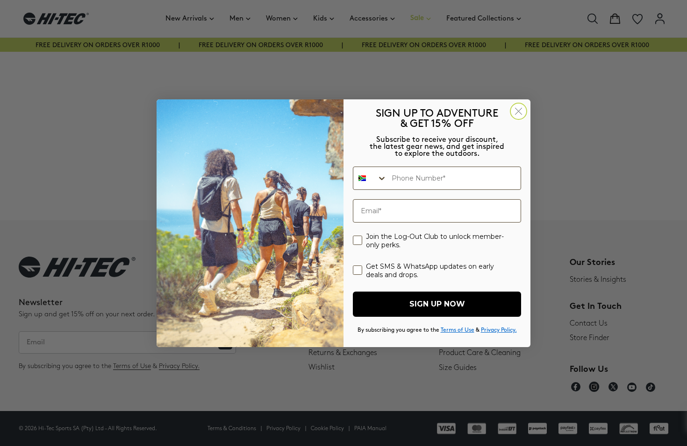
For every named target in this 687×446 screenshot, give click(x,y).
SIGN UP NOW (437, 304)
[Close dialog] (518, 111)
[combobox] (370, 178)
